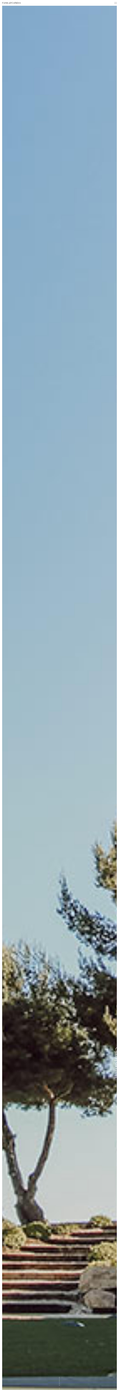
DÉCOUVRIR (59, 1381)
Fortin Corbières (11, 3)
